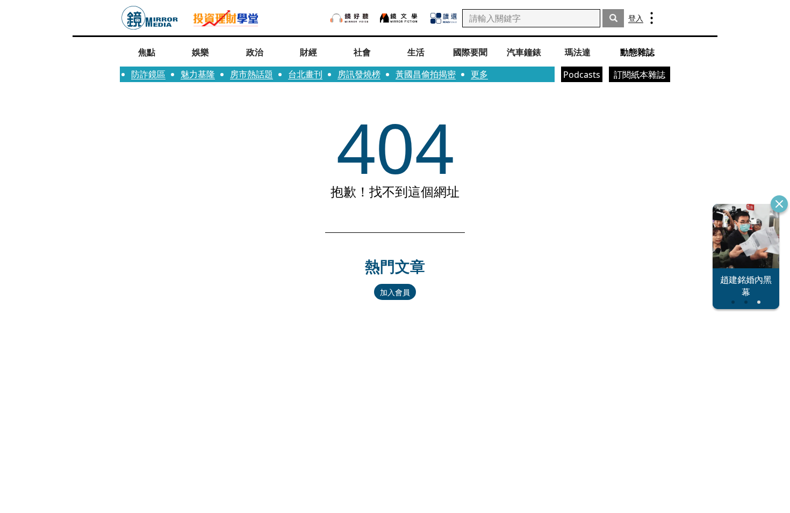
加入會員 (395, 292)
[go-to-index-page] (149, 18)
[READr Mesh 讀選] (443, 18)
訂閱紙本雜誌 (639, 74)
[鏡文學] (400, 18)
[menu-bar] (651, 18)
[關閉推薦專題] (779, 203)
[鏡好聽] (349, 18)
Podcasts (581, 74)
